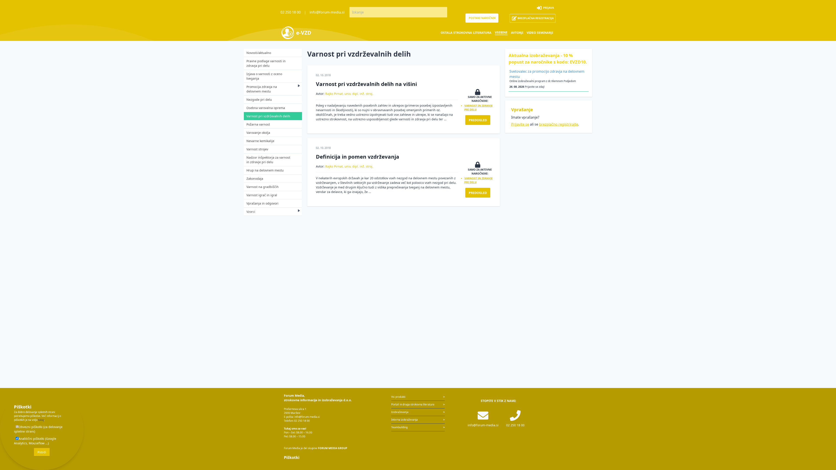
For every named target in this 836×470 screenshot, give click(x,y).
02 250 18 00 (290, 12)
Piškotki (291, 457)
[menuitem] (466, 32)
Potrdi (41, 452)
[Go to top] (825, 444)
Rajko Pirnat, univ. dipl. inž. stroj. (349, 94)
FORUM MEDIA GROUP (332, 448)
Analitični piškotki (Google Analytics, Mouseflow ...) (35, 440)
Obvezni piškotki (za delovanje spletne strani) (38, 429)
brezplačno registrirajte (558, 124)
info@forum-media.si (327, 12)
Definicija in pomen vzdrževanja (357, 156)
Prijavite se (520, 124)
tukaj (41, 420)
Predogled (478, 120)
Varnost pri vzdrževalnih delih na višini (366, 83)
